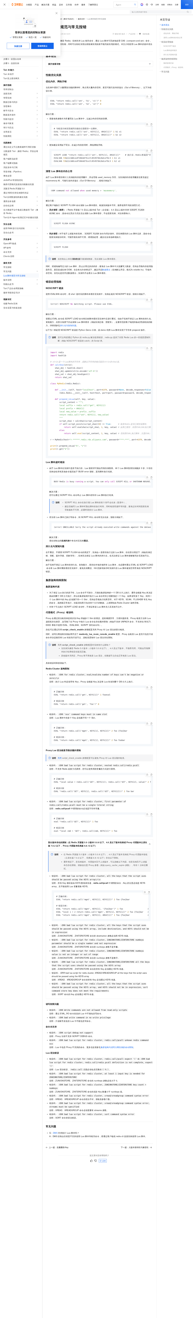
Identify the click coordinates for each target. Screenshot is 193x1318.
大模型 (29, 4)
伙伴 (77, 4)
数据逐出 (106, 269)
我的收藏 (146, 34)
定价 (61, 4)
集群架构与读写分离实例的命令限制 (117, 1047)
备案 (163, 4)
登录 (187, 4)
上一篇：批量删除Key (58, 1147)
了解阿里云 (93, 4)
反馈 (104, 1160)
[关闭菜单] (4, 4)
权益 (54, 4)
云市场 (69, 4)
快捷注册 (18, 46)
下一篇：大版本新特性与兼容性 (134, 1147)
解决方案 (45, 4)
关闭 (60, 757)
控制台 (169, 4)
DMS (55, 1132)
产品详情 (132, 34)
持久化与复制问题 (68, 325)
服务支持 (81, 19)
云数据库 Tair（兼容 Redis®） (63, 19)
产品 (37, 4)
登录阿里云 (42, 45)
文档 (157, 4)
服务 (83, 4)
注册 (176, 4)
